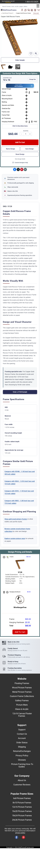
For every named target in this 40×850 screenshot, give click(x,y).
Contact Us (22, 734)
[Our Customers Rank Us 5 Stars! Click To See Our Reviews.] (8, 2)
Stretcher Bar (6, 108)
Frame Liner (6, 112)
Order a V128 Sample (20, 392)
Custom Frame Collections (22, 696)
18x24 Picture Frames (22, 815)
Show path (36, 13)
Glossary (22, 760)
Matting (4, 102)
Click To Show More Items (20, 126)
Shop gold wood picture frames (16, 519)
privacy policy (20, 833)
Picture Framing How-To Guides (22, 765)
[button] (20, 86)
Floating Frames (22, 683)
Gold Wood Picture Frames (8, 13)
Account (22, 738)
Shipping (22, 747)
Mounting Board (7, 99)
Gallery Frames (22, 700)
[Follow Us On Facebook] (16, 837)
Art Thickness (6, 118)
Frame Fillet (5, 115)
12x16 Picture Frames (22, 807)
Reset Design (20, 154)
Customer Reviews (21, 784)
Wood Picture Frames (22, 687)
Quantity (25, 130)
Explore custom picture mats (15, 538)
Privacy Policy (22, 755)
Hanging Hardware (8, 121)
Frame (4, 92)
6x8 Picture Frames (22, 798)
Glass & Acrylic (7, 95)
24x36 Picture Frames (22, 820)
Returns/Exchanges (22, 751)
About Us (22, 780)
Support (21, 729)
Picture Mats (22, 705)
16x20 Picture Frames (22, 811)
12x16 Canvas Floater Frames (22, 714)
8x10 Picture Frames (22, 802)
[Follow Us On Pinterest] (23, 837)
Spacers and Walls (8, 105)
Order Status (21, 742)
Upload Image (6, 89)
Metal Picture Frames (22, 692)
